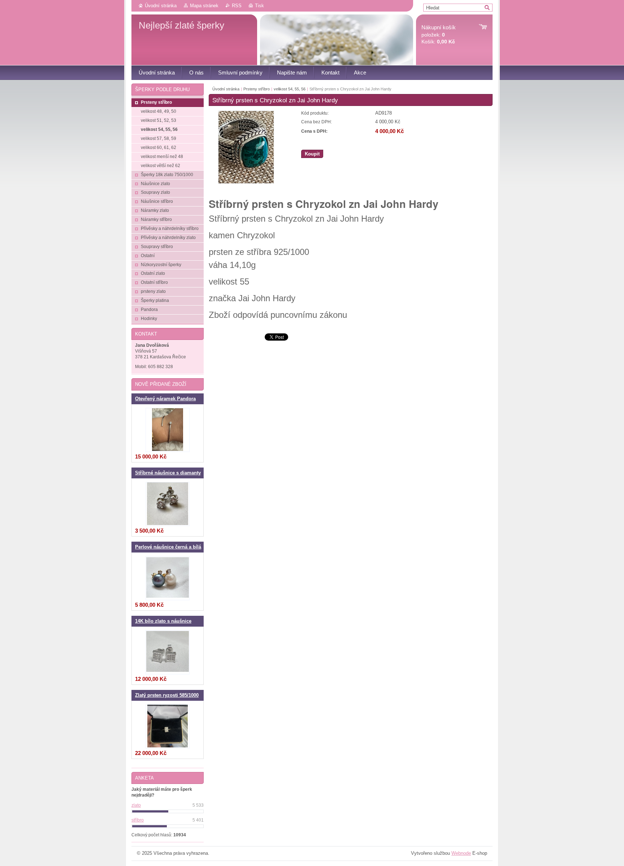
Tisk (259, 5)
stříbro (137, 820)
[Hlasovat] (167, 811)
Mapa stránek (204, 5)
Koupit (312, 154)
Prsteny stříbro (256, 89)
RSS (237, 5)
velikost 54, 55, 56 (290, 89)
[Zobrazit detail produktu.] (168, 430)
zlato (136, 805)
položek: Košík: (438, 34)
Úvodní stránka (161, 5)
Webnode (461, 853)
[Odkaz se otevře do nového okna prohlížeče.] (246, 182)
